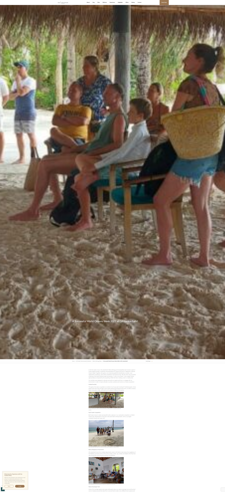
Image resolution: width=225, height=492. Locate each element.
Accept (19, 486)
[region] (15, 480)
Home (73, 361)
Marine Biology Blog (97, 361)
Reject (9, 486)
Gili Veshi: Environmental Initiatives (83, 361)
